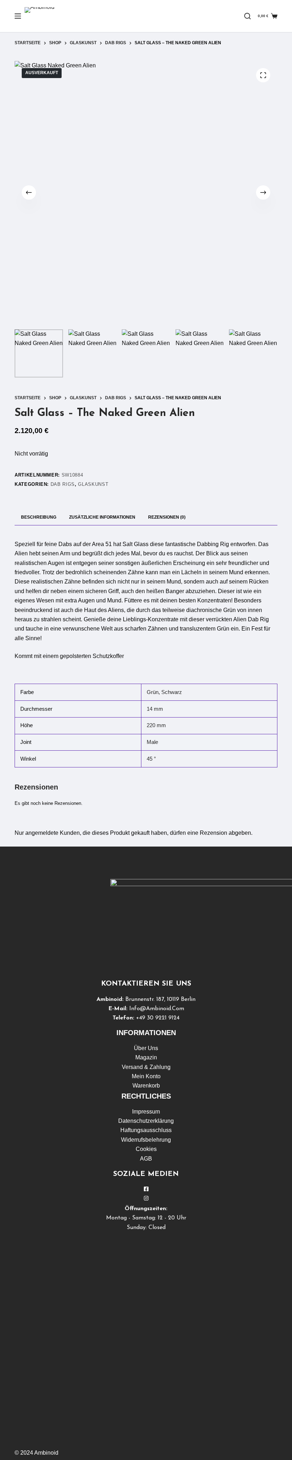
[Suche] (247, 16)
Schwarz (171, 692)
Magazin (146, 1057)
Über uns (146, 1048)
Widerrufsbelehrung (146, 1140)
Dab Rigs (63, 484)
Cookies (146, 1149)
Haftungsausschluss (146, 1130)
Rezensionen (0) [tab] (167, 517)
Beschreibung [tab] (38, 517)
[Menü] (18, 16)
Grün (152, 692)
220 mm (156, 725)
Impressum (146, 1112)
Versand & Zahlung (146, 1067)
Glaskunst (93, 484)
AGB (146, 1159)
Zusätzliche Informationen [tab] (102, 517)
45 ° (151, 759)
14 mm (155, 709)
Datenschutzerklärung (146, 1121)
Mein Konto (146, 1076)
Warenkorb (146, 1086)
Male (152, 742)
